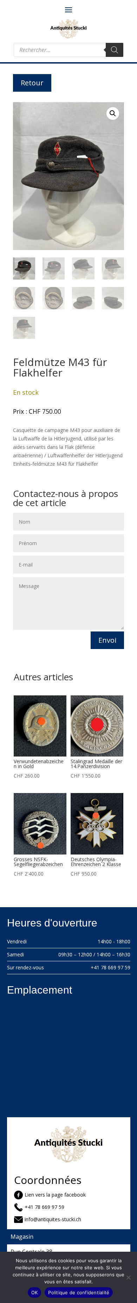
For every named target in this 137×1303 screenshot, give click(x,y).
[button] (112, 113)
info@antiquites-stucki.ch (53, 1219)
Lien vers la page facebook (55, 1194)
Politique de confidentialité (78, 1292)
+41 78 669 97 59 (110, 967)
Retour (32, 82)
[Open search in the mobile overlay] (68, 50)
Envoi (107, 640)
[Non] (128, 1277)
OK (34, 1292)
